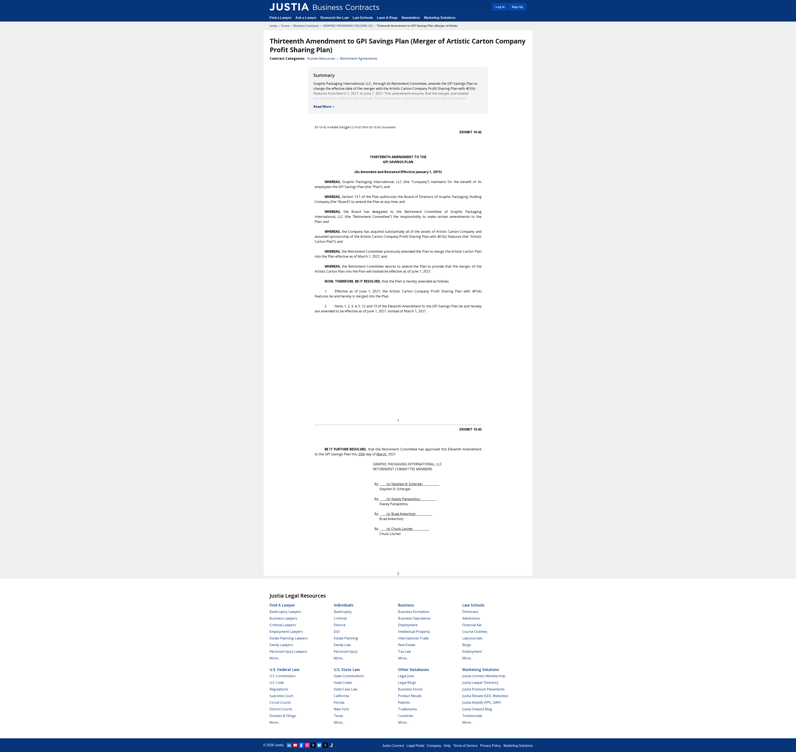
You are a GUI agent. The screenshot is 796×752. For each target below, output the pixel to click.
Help (447, 745)
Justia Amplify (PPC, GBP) (481, 702)
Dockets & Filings (282, 715)
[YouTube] (295, 745)
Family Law (342, 645)
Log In (500, 6)
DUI (337, 631)
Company (434, 745)
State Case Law (345, 689)
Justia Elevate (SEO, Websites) (485, 696)
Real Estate (406, 645)
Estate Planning (346, 638)
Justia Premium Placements (483, 689)
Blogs (466, 645)
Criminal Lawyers (282, 625)
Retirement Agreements (358, 58)
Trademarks (407, 709)
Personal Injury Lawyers (288, 651)
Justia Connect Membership (483, 676)
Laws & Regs (387, 17)
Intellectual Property (414, 631)
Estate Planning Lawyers (288, 638)
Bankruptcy (343, 611)
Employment (407, 625)
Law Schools (363, 17)
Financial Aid (471, 625)
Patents (404, 702)
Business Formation (413, 611)
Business (406, 605)
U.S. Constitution (282, 676)
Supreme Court (281, 696)
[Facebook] (301, 745)
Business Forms (410, 689)
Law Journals (472, 638)
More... (274, 658)
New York (341, 709)
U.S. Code (276, 682)
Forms (285, 25)
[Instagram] (307, 745)
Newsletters (411, 17)
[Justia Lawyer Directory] (331, 745)
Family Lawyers (281, 645)
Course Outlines (474, 631)
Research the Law (334, 17)
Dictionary (470, 611)
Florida (339, 702)
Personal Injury (346, 651)
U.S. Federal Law (284, 669)
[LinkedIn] (289, 745)
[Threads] (313, 745)
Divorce (340, 625)
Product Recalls (410, 696)
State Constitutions (349, 676)
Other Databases (413, 669)
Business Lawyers (283, 618)
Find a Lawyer (280, 17)
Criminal (340, 618)
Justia (273, 25)
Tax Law (404, 651)
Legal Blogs (407, 682)
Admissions (471, 618)
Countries (405, 715)
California (341, 696)
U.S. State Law (347, 669)
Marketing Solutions (439, 17)
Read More (322, 106)
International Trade (413, 638)
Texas (338, 715)
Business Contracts (306, 25)
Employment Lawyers (286, 631)
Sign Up (517, 6)
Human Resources (321, 58)
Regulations (278, 689)
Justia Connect (393, 745)
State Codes (343, 682)
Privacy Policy (490, 745)
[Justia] (289, 7)
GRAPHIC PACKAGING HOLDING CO (348, 25)
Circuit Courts (280, 702)
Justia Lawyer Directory (480, 682)
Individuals (343, 605)
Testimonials (472, 715)
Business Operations (414, 618)
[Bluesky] (319, 745)
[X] (325, 745)
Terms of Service (465, 745)
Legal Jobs (406, 676)
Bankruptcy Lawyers (285, 611)
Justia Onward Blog (477, 709)
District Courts (280, 709)
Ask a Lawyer (306, 17)
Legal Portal (415, 745)
